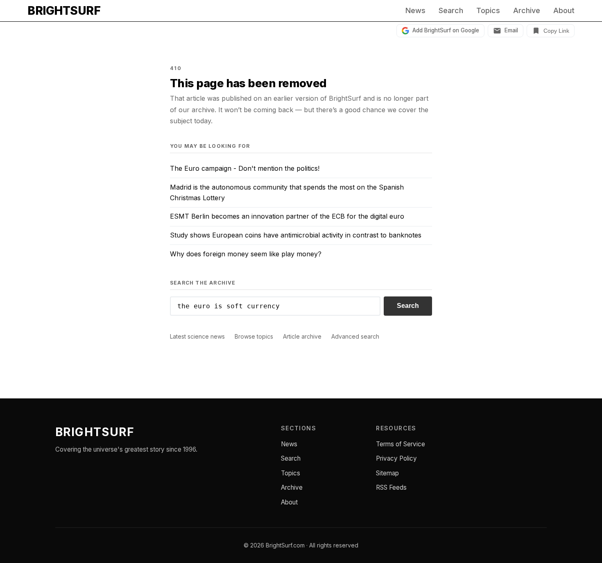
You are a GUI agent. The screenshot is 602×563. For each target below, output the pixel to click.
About (564, 10)
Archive (526, 10)
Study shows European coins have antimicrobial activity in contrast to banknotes (295, 235)
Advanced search (355, 336)
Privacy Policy (396, 458)
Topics (488, 10)
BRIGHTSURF (63, 10)
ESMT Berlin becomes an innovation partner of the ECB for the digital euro (287, 216)
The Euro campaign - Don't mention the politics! (244, 168)
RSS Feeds (391, 487)
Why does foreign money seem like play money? (245, 254)
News (415, 10)
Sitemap (387, 473)
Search (451, 10)
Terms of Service (400, 444)
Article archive (302, 336)
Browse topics (254, 336)
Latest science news (197, 336)
